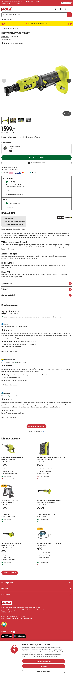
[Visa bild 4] (28, 120)
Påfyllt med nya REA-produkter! (38, 23)
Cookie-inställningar (43, 671)
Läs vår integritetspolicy (49, 656)
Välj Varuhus (9, 207)
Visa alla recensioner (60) (36, 426)
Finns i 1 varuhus (46, 521)
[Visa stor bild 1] (36, 81)
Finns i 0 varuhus (10, 478)
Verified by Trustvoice (35, 431)
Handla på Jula (7, 583)
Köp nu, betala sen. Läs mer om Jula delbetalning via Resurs (20, 137)
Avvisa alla (43, 666)
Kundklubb (5, 594)
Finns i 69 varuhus (10, 564)
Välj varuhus (8, 19)
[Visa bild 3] (20, 120)
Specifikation (6, 283)
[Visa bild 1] (5, 120)
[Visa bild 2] (12, 120)
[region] (36, 658)
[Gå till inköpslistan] (60, 9)
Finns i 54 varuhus (10, 521)
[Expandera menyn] (70, 9)
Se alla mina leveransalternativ (14, 194)
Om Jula (4, 588)
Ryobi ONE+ (5, 36)
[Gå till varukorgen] (65, 9)
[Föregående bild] (4, 81)
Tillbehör (5, 289)
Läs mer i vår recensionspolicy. (55, 317)
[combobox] (36, 14)
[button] (4, 624)
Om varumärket (8, 295)
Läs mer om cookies (35, 656)
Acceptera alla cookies (43, 661)
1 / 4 (65, 113)
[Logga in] (55, 9)
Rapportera (13, 351)
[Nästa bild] (69, 81)
